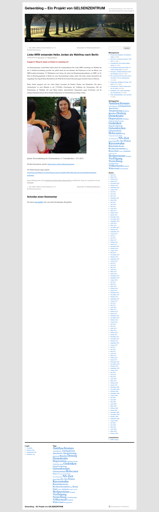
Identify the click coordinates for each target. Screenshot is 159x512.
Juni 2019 (113, 204)
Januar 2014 (113, 290)
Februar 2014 (114, 288)
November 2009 (114, 389)
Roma (111, 150)
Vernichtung (115, 161)
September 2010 (114, 368)
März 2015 (113, 271)
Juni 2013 (113, 303)
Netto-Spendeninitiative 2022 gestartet (120, 95)
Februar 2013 (114, 311)
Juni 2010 (113, 374)
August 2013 (114, 301)
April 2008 (113, 429)
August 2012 (114, 322)
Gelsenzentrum (52, 57)
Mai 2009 (113, 402)
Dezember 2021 (114, 198)
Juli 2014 (113, 282)
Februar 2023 (114, 179)
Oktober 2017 (114, 229)
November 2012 (114, 318)
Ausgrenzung (115, 110)
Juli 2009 (113, 397)
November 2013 (114, 295)
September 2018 (114, 221)
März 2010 (113, 381)
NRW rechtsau (114, 439)
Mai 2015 (113, 267)
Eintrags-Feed (30, 450)
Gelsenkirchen (117, 128)
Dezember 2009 (114, 387)
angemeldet (39, 202)
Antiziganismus (124, 105)
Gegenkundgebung (116, 126)
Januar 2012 (113, 334)
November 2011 (114, 339)
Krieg (123, 133)
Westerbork (126, 166)
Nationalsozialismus (114, 136)
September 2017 (114, 231)
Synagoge (128, 156)
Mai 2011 (113, 351)
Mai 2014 (113, 284)
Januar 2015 (113, 273)
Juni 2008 (113, 425)
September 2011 (114, 343)
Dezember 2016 (114, 246)
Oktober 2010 (114, 366)
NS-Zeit (123, 138)
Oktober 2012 (114, 320)
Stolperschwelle (73, 489)
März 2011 (113, 355)
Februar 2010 (114, 383)
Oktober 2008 (114, 416)
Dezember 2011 (114, 337)
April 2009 (113, 404)
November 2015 (114, 255)
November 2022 (114, 183)
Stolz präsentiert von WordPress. (120, 506)
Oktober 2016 (114, 248)
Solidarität (126, 151)
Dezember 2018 (114, 217)
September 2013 (114, 299)
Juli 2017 (113, 236)
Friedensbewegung (58, 464)
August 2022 (114, 189)
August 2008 (114, 421)
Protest (127, 140)
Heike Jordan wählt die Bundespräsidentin (60, 164)
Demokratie (116, 115)
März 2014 (113, 286)
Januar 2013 (113, 313)
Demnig (121, 113)
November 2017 (114, 227)
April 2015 (113, 269)
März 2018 (113, 225)
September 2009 (114, 393)
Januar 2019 (113, 215)
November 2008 (114, 414)
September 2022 (114, 187)
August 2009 (114, 395)
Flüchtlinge (126, 119)
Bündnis (112, 113)
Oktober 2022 (114, 185)
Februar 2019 (114, 213)
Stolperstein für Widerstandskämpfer (89, 48)
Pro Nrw (120, 140)
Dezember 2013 (114, 292)
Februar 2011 (114, 358)
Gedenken (115, 123)
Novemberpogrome (113, 138)
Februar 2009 (114, 408)
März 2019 (113, 210)
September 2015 (114, 259)
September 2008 (114, 418)
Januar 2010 (113, 385)
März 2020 (113, 200)
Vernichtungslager (114, 163)
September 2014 (114, 278)
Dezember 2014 (114, 276)
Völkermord (115, 165)
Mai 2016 (113, 252)
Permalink (30, 182)
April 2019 (113, 208)
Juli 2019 (113, 202)
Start (29, 40)
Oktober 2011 (114, 341)
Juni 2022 (113, 194)
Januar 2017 (113, 244)
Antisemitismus (113, 106)
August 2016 (114, 250)
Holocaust (115, 133)
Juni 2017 (113, 238)
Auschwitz (113, 108)
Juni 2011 (113, 349)
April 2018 (113, 223)
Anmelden (29, 448)
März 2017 (113, 240)
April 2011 (113, 353)
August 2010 (114, 370)
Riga (127, 149)
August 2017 (114, 234)
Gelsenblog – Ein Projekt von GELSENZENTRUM (65, 7)
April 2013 (113, 307)
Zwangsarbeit (124, 168)
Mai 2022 (113, 196)
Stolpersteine (117, 155)
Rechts (121, 146)
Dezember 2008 (114, 412)
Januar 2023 (113, 181)
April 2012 (113, 328)
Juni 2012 (113, 324)
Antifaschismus (119, 103)
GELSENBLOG (38, 40)
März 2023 (113, 177)
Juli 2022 (113, 192)
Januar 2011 (113, 360)
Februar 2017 (114, 242)
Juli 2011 (113, 347)
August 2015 (114, 261)
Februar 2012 (114, 332)
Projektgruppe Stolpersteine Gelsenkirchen (58, 180)
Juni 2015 (113, 265)
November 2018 (114, 219)
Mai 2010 (113, 376)
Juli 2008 (113, 423)
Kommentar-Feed (31, 452)
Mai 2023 (113, 175)
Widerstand (114, 168)
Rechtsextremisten (117, 148)
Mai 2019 (113, 206)
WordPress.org (31, 454)
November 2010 (114, 364)
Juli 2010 (113, 372)
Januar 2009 (113, 410)
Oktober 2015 (114, 257)
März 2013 (113, 309)
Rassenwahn (116, 143)
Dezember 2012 (114, 316)
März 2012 (113, 330)
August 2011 (114, 345)
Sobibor (121, 151)
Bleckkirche (126, 111)
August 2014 (114, 280)
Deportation (115, 118)
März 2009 (113, 406)
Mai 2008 (113, 427)
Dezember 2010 (114, 362)
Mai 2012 (113, 326)
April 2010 (113, 379)
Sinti (116, 150)
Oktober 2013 (114, 297)
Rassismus (114, 146)
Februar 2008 (114, 433)
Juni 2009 (113, 400)
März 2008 (113, 431)
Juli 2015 (113, 263)
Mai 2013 (113, 305)
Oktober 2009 (114, 391)
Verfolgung (115, 158)
